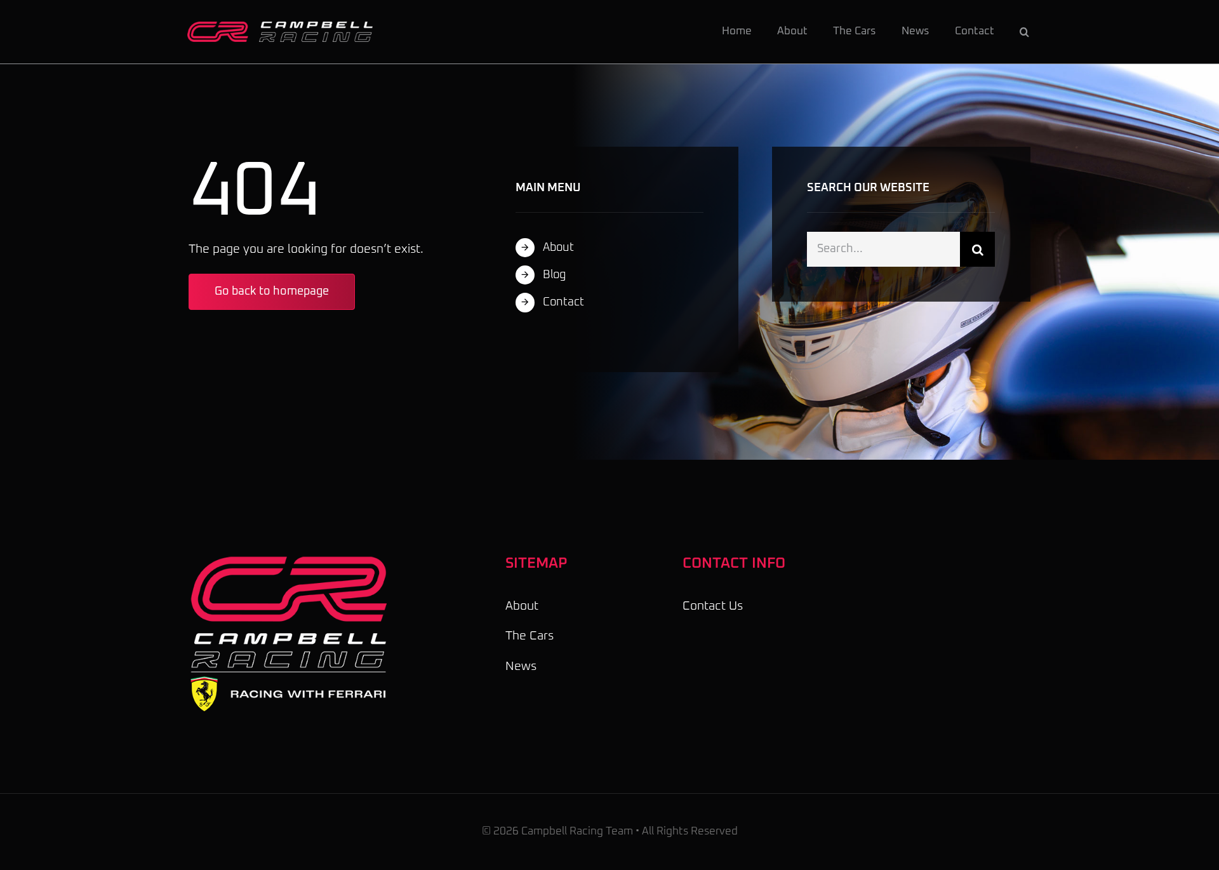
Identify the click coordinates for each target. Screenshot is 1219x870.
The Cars (529, 636)
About (558, 247)
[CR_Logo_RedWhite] (280, 28)
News (520, 666)
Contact (563, 302)
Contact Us (713, 606)
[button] (1024, 32)
